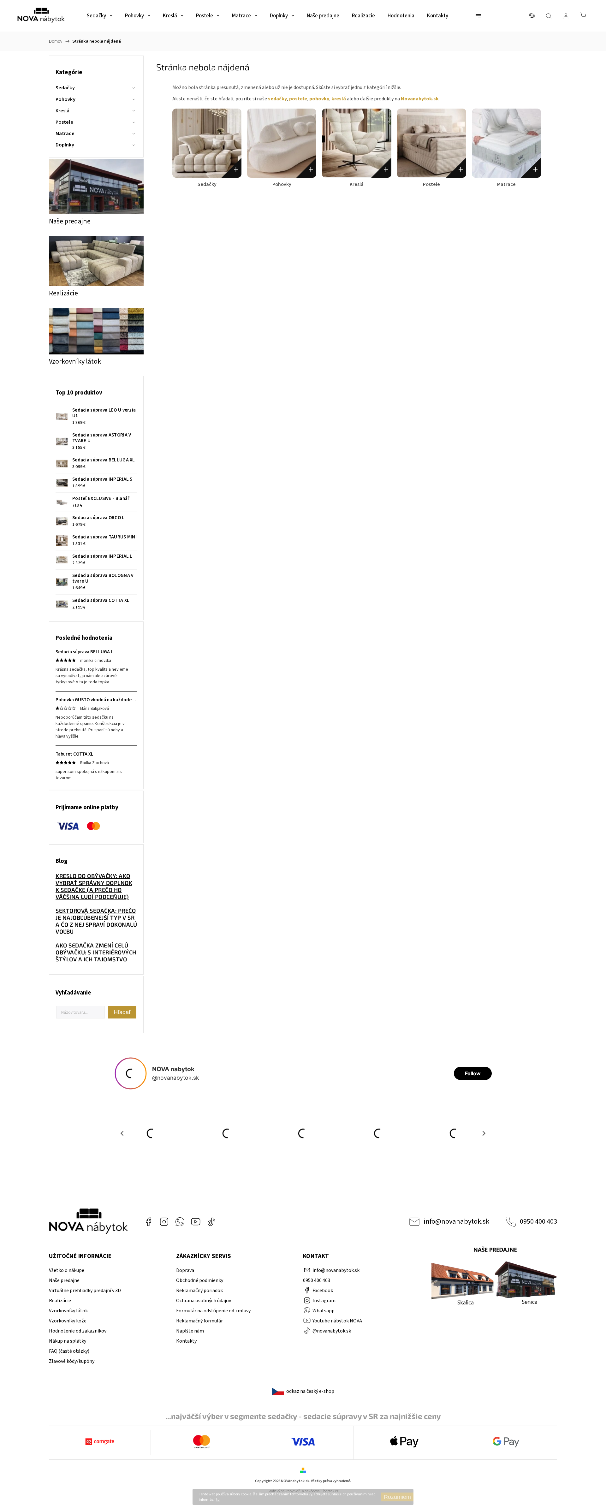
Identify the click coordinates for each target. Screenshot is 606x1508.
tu (218, 1499)
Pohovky (65, 99)
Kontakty (186, 1341)
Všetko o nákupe (66, 1270)
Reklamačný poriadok (199, 1290)
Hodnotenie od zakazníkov (77, 1330)
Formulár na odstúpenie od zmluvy (213, 1310)
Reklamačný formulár (199, 1320)
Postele (64, 122)
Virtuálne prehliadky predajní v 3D (85, 1290)
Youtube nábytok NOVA (195, 1221)
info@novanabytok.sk (456, 1221)
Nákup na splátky (67, 1341)
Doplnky (65, 144)
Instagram (164, 1221)
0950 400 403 (538, 1221)
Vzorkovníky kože (67, 1320)
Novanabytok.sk (420, 98)
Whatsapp (180, 1221)
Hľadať (122, 1012)
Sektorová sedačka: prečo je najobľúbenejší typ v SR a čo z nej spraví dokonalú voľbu (96, 921)
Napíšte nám (190, 1330)
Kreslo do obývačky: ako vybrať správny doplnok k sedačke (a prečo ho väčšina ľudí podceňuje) (94, 886)
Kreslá (63, 110)
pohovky (319, 98)
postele (298, 98)
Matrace (65, 133)
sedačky (277, 98)
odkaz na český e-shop (310, 1391)
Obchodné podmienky (199, 1280)
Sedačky (65, 87)
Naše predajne (64, 1280)
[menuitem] (99, 16)
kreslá (338, 98)
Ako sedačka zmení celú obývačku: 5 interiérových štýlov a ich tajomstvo (96, 952)
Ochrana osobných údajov (203, 1300)
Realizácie (60, 1300)
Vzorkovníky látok (68, 1310)
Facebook (148, 1221)
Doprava (185, 1270)
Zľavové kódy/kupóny (71, 1361)
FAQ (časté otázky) (69, 1351)
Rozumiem (397, 1497)
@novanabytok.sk (211, 1221)
